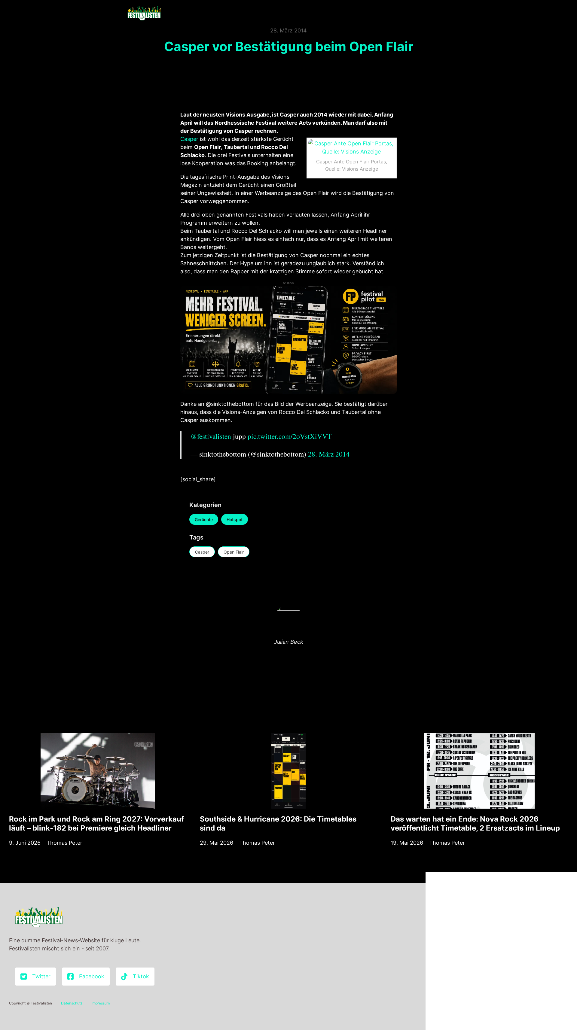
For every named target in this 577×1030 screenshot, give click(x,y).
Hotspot (235, 519)
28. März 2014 (329, 454)
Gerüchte (204, 519)
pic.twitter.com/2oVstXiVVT (289, 436)
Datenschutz (72, 1003)
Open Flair (234, 551)
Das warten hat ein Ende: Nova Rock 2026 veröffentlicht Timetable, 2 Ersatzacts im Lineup (475, 823)
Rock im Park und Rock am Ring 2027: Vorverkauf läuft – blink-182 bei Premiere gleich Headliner (96, 823)
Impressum (101, 1003)
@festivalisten (211, 436)
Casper (189, 139)
